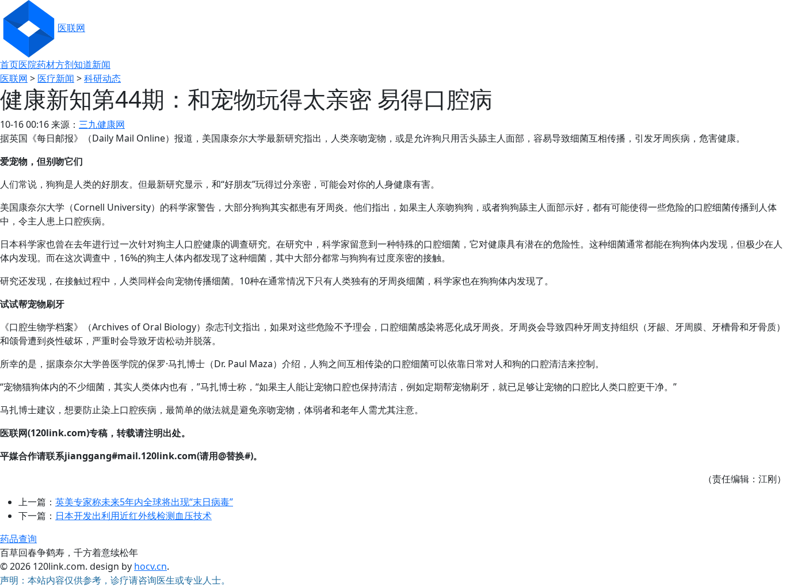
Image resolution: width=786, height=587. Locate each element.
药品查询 (18, 538)
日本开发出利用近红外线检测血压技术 (133, 515)
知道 (83, 64)
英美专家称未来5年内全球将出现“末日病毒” (144, 501)
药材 (46, 64)
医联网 (71, 27)
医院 (27, 64)
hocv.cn (150, 566)
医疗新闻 (55, 78)
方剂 (64, 64)
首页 (9, 64)
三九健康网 (102, 124)
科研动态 (102, 78)
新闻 (101, 64)
